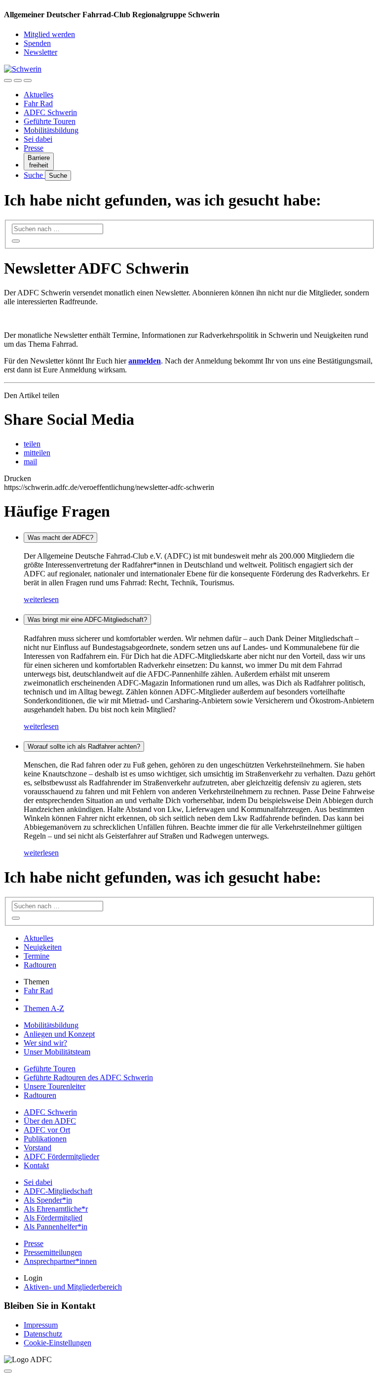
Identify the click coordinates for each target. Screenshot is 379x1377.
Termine (36, 956)
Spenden (37, 43)
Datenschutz (43, 1334)
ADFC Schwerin (50, 112)
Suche (34, 175)
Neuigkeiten (43, 947)
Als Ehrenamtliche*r (56, 1209)
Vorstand (37, 1147)
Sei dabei (38, 139)
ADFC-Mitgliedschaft (58, 1191)
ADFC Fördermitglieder (61, 1156)
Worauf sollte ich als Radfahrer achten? (84, 746)
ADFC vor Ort (47, 1130)
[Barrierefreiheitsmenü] (8, 80)
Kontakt (36, 1165)
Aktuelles (38, 94)
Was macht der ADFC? (60, 537)
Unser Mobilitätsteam (57, 1052)
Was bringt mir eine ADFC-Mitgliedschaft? (87, 619)
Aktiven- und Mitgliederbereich (73, 1287)
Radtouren (40, 965)
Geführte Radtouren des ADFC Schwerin (88, 1077)
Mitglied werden (49, 34)
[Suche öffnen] (18, 80)
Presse (33, 148)
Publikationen (45, 1138)
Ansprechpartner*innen (60, 1261)
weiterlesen (41, 599)
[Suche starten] (16, 241)
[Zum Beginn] (8, 1371)
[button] (32, 444)
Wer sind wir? (45, 1043)
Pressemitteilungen (53, 1252)
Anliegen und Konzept (59, 1034)
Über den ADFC (50, 1121)
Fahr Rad (38, 103)
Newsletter (40, 52)
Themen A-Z (44, 1008)
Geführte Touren (50, 121)
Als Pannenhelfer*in (55, 1226)
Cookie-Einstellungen (57, 1342)
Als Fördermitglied (53, 1218)
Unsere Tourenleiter (54, 1086)
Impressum (41, 1325)
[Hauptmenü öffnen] (28, 80)
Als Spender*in (48, 1200)
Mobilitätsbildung (51, 130)
